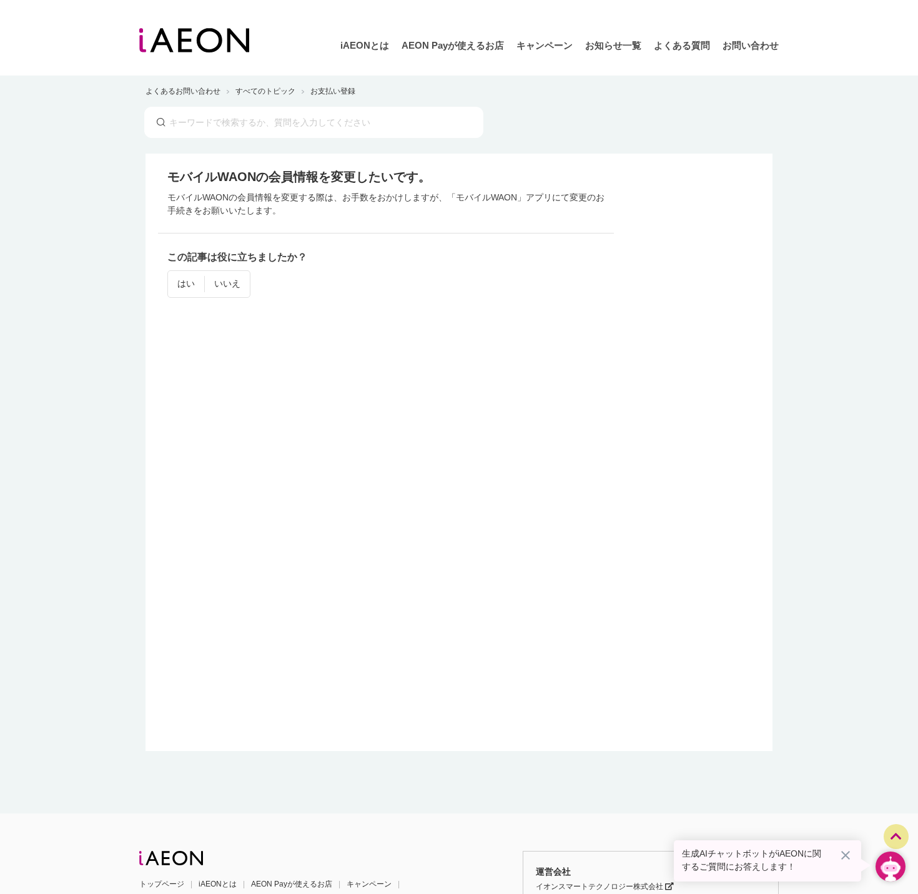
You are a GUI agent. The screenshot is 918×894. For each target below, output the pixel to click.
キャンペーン (544, 45)
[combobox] (313, 122)
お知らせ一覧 (613, 45)
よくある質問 (682, 45)
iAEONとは (364, 45)
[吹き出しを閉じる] (845, 855)
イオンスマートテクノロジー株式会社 (600, 886)
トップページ (161, 884)
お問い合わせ (751, 45)
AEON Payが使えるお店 (453, 45)
